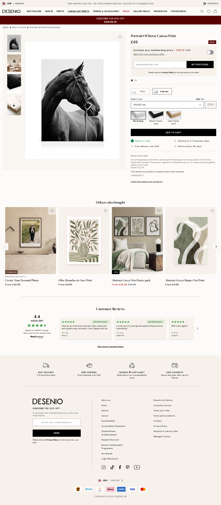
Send (57, 433)
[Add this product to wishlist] (120, 36)
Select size (136, 99)
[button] (210, 104)
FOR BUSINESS (178, 11)
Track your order (162, 410)
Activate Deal (200, 64)
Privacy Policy (168, 72)
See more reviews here (110, 346)
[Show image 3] (14, 83)
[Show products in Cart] (215, 11)
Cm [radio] (198, 99)
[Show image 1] (14, 43)
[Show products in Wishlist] (208, 11)
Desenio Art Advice (163, 400)
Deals (126, 11)
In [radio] (203, 99)
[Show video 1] (14, 105)
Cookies (158, 421)
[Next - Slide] (218, 118)
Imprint (105, 410)
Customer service (163, 405)
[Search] (202, 11)
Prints (60, 11)
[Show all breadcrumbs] (5, 27)
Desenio (119, 496)
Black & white (19, 27)
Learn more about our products (146, 181)
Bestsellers (34, 11)
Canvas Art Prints (78, 11)
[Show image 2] (14, 63)
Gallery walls (141, 11)
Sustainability (108, 421)
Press (104, 405)
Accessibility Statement (113, 426)
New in (49, 11)
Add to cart (173, 132)
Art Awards (106, 453)
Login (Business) (109, 458)
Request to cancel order (166, 431)
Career (105, 416)
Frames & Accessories (106, 11)
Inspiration (160, 11)
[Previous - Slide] (128, 118)
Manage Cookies (162, 436)
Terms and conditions (164, 416)
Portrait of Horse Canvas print (45, 27)
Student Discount (110, 440)
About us (105, 400)
